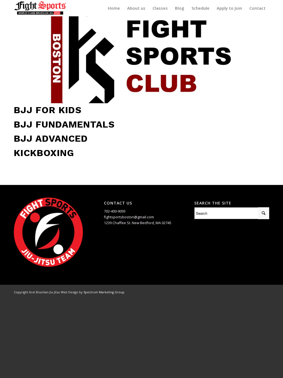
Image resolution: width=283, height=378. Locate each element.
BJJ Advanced (51, 138)
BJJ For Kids (48, 109)
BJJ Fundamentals (64, 124)
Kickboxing (44, 152)
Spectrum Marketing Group (103, 292)
